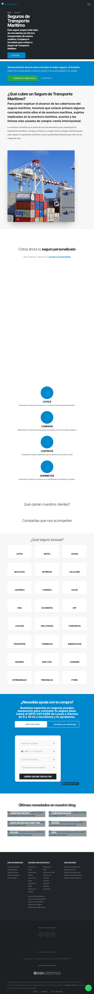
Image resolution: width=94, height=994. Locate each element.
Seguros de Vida (49, 872)
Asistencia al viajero (35, 904)
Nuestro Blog (12, 878)
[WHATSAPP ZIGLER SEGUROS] (88, 988)
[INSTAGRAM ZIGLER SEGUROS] (47, 934)
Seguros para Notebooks (37, 899)
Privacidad (59, 991)
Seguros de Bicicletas (35, 902)
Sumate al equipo (13, 875)
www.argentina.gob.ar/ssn (47, 965)
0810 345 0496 (39, 714)
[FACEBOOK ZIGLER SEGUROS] (41, 934)
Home (9, 12)
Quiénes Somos (13, 872)
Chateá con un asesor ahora (24, 78)
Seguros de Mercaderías (73, 875)
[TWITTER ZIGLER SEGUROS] (53, 934)
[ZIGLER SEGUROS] (9, 4)
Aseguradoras (12, 870)
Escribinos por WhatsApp (65, 724)
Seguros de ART (70, 870)
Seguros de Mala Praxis (72, 872)
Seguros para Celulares (36, 896)
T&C (52, 991)
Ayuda (35, 991)
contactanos (47, 78)
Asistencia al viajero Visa (36, 907)
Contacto (44, 991)
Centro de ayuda (13, 867)
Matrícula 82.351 (71, 985)
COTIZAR (15, 55)
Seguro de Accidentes (72, 867)
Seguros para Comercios (73, 878)
